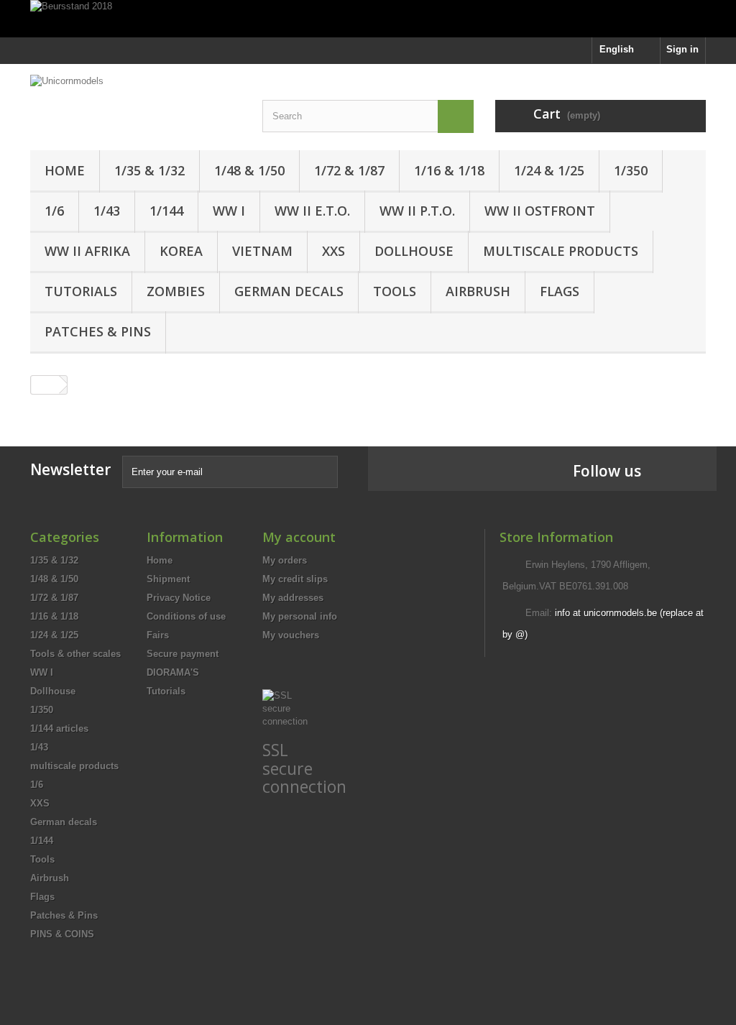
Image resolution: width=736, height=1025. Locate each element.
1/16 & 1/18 (449, 170)
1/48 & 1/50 (249, 170)
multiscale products (560, 250)
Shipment (168, 579)
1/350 (631, 170)
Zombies (176, 291)
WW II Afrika (87, 250)
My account (299, 537)
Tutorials (81, 291)
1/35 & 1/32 (149, 170)
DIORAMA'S (173, 672)
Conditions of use (186, 616)
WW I (229, 210)
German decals (289, 291)
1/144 (166, 210)
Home (65, 170)
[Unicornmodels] (135, 92)
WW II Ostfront (539, 210)
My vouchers (290, 635)
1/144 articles (59, 728)
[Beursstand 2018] (368, 18)
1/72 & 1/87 (349, 170)
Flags (559, 291)
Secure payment (182, 653)
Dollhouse (414, 250)
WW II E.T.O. (312, 210)
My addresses (292, 597)
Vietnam (262, 250)
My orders (284, 560)
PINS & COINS (62, 934)
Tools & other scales (75, 653)
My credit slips (295, 579)
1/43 (106, 210)
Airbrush (478, 291)
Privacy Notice (179, 597)
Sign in (682, 49)
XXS (333, 250)
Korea (181, 250)
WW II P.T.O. (417, 210)
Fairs (158, 635)
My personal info (299, 616)
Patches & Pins (98, 331)
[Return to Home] (45, 385)
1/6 (54, 210)
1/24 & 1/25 (549, 170)
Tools (394, 291)
